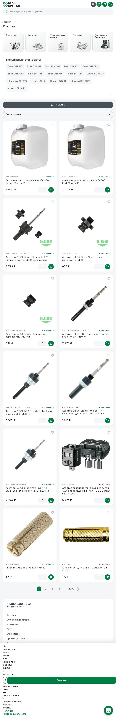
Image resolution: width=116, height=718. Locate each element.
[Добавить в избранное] (52, 124)
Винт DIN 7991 (90, 66)
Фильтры (60, 105)
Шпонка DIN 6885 (80, 81)
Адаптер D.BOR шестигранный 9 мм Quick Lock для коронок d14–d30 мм (83, 412)
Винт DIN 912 (71, 66)
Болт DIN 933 (15, 66)
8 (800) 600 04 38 (19, 604)
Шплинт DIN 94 (58, 81)
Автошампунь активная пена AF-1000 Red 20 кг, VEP (83, 181)
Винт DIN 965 (35, 74)
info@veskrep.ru (16, 607)
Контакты (12, 624)
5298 (71, 589)
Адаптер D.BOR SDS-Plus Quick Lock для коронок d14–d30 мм (85, 335)
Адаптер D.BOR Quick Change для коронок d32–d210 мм (25, 335)
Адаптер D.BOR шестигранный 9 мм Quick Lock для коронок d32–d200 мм (28, 489)
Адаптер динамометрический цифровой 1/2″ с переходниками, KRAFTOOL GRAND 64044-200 (86, 491)
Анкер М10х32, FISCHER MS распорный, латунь (85, 569)
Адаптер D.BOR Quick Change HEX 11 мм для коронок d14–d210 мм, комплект (29, 258)
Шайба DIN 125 (95, 74)
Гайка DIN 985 (75, 74)
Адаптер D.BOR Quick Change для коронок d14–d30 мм (82, 258)
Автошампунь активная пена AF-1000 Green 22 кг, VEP (27, 181)
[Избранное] (104, 4)
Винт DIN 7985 (16, 74)
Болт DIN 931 (34, 66)
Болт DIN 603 (52, 66)
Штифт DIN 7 (38, 81)
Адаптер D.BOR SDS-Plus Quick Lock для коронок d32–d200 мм (29, 412)
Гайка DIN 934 (55, 74)
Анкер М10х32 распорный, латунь (25, 568)
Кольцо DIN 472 (17, 88)
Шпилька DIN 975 (17, 81)
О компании (13, 634)
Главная (7, 22)
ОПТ (9, 629)
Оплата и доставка (18, 620)
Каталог (11, 615)
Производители (16, 638)
